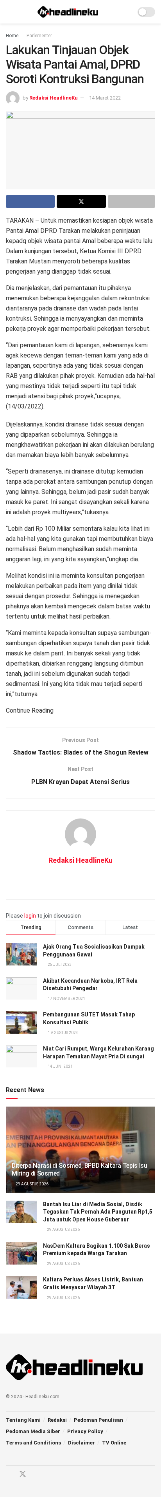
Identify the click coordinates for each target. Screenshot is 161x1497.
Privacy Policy (85, 1431)
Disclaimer (81, 1443)
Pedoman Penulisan (98, 1420)
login (30, 916)
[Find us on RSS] (50, 1474)
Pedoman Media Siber (33, 1431)
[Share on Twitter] (81, 201)
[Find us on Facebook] (8, 1474)
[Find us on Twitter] (22, 1474)
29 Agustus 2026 (31, 1184)
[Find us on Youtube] (36, 1474)
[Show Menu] (9, 12)
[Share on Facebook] (30, 201)
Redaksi (57, 1420)
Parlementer (39, 35)
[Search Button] (126, 12)
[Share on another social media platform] (131, 201)
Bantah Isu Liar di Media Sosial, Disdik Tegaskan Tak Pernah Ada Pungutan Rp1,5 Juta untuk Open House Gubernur (97, 1212)
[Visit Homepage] (68, 12)
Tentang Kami (23, 1420)
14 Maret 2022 (105, 98)
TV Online (114, 1443)
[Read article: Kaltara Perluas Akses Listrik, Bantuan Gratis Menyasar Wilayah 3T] (21, 1287)
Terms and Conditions (33, 1443)
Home (12, 35)
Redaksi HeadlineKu (53, 98)
